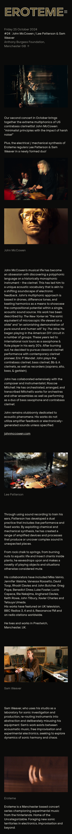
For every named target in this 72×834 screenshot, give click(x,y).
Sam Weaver (12, 688)
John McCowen (15, 250)
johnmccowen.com (17, 433)
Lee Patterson (13, 494)
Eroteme (10, 798)
